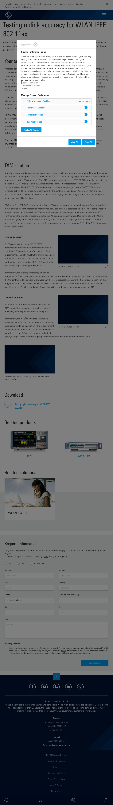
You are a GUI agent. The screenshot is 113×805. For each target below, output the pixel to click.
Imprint (25, 88)
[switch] (87, 107)
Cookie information (30, 83)
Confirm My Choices (31, 130)
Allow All (74, 142)
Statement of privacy (31, 85)
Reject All (88, 142)
